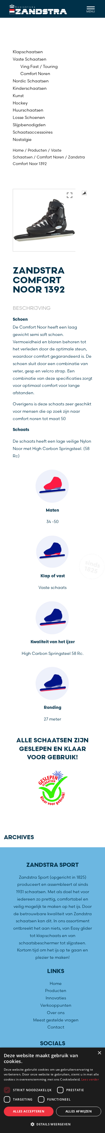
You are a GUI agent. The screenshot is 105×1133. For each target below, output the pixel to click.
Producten (37, 150)
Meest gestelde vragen (55, 1019)
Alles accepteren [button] (28, 1111)
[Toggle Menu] (91, 8)
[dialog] (52, 1090)
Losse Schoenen (29, 117)
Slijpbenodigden (29, 124)
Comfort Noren (35, 73)
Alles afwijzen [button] (78, 1111)
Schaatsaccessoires (32, 132)
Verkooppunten (55, 1005)
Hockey (20, 102)
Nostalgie (22, 139)
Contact (55, 1027)
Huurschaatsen (28, 110)
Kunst (18, 95)
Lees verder (90, 1079)
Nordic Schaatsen (31, 80)
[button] (52, 1124)
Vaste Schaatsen (29, 59)
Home (18, 150)
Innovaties (56, 997)
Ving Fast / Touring (39, 66)
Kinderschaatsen (30, 88)
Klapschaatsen (28, 51)
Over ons (55, 1012)
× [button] (99, 1053)
